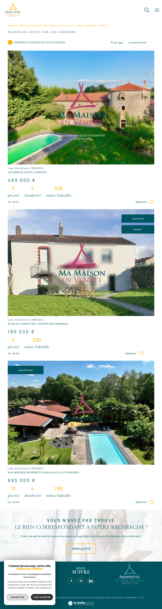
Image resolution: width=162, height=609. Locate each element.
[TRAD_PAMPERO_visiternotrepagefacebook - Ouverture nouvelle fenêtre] (71, 580)
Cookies (141, 598)
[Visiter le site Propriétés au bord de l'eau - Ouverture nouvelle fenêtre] (130, 584)
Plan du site (85, 598)
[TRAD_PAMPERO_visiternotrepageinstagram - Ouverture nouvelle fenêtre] (80, 580)
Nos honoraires (73, 598)
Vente (80, 25)
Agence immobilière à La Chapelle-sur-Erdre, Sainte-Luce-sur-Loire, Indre (41, 25)
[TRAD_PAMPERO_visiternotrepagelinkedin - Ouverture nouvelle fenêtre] (90, 580)
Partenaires (118, 598)
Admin (109, 598)
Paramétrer (17, 597)
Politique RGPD (130, 598)
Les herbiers (91, 25)
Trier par (116, 42)
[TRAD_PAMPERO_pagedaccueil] (12, 15)
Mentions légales (98, 598)
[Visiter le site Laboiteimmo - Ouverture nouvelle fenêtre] (81, 604)
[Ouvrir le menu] (157, 10)
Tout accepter (42, 597)
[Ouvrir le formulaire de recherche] (147, 10)
